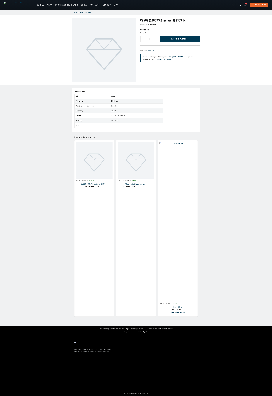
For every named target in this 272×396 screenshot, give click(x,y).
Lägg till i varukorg (180, 39)
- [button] (143, 39)
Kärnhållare (177, 307)
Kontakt (95, 5)
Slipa (84, 5)
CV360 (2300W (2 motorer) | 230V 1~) (94, 184)
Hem (76, 13)
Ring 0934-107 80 (176, 57)
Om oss (107, 5)
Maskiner (82, 13)
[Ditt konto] (239, 5)
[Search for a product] (233, 4)
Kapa (49, 5)
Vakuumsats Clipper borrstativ (136, 184)
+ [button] (155, 39)
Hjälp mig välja (259, 5)
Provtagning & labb (66, 5)
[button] (115, 5)
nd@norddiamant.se (164, 59)
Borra (40, 5)
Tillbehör (89, 13)
